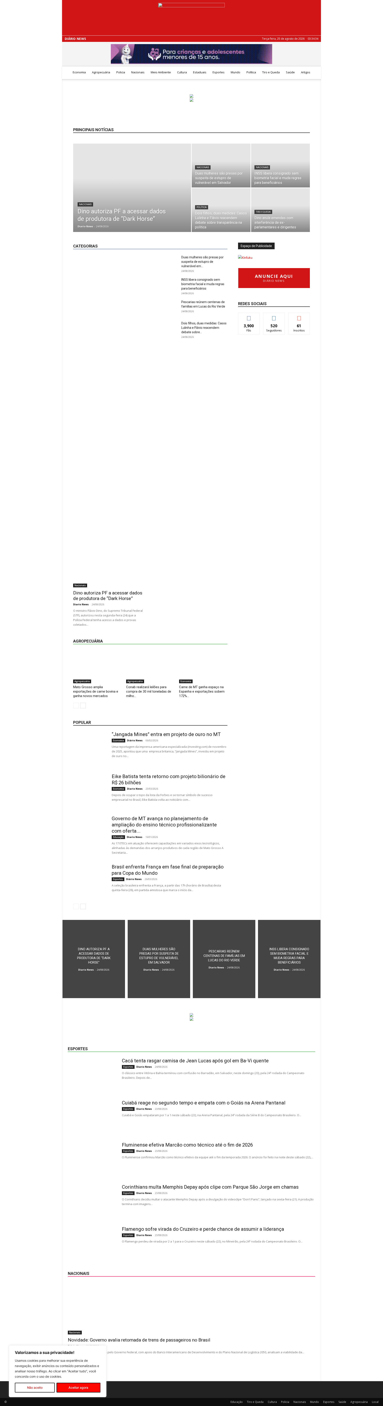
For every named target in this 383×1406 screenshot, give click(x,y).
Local (223, 235)
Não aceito (35, 1387)
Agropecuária (101, 72)
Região (208, 238)
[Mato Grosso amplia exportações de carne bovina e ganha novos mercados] (97, 666)
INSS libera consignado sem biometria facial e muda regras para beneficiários (202, 284)
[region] (57, 1371)
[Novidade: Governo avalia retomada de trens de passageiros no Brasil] (191, 1308)
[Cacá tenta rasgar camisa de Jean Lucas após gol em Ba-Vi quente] (92, 1074)
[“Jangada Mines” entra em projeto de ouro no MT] (89, 748)
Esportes (219, 72)
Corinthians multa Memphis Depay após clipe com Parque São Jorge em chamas (210, 1187)
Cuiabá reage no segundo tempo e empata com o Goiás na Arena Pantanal (203, 1103)
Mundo (235, 72)
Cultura (182, 72)
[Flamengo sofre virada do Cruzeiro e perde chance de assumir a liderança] (92, 1242)
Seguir (274, 316)
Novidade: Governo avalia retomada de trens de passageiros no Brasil (139, 1340)
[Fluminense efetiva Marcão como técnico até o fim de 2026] (92, 1158)
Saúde (290, 72)
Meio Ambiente (161, 72)
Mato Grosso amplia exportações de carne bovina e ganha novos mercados (95, 691)
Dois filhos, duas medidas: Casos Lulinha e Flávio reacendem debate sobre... (204, 327)
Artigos (305, 72)
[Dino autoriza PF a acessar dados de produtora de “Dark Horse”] (132, 195)
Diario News (85, 226)
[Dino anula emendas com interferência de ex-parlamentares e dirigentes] (280, 210)
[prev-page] (76, 705)
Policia (120, 72)
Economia (79, 72)
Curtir (249, 316)
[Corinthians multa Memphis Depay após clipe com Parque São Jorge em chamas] (92, 1200)
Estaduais (199, 72)
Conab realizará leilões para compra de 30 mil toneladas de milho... (148, 691)
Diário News (75, 38)
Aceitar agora (78, 1387)
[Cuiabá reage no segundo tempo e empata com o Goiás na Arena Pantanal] (92, 1116)
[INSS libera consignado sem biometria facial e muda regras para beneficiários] (280, 165)
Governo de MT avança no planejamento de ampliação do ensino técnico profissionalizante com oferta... (164, 825)
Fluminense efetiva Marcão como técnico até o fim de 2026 (187, 1145)
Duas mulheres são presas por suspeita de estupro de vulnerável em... (202, 261)
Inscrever (299, 316)
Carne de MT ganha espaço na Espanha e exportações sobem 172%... (202, 691)
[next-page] (83, 705)
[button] (315, 72)
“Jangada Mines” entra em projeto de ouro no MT (166, 734)
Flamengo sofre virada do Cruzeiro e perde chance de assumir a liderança (203, 1229)
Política (251, 72)
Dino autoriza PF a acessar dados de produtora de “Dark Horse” (107, 595)
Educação (169, 235)
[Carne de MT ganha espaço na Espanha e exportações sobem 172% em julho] (203, 666)
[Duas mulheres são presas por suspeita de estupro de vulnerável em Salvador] (221, 165)
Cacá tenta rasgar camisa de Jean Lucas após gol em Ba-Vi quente (195, 1060)
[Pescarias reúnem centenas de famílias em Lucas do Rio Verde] (224, 959)
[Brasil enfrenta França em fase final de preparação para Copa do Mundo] (89, 880)
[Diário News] (191, 18)
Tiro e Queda (271, 72)
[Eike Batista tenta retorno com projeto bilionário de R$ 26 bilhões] (89, 790)
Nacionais (138, 72)
